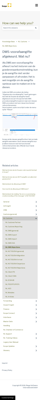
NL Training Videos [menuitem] (10, 338)
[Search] (36, 28)
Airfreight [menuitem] (7, 206)
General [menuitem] (6, 202)
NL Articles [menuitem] (9, 297)
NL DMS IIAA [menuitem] (10, 243)
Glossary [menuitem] (6, 350)
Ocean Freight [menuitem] (8, 305)
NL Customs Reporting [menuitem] (13, 227)
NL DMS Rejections (9, 46)
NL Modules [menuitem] (9, 293)
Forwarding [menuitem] (7, 301)
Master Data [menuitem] (8, 321)
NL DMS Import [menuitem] (11, 239)
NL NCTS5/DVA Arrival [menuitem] (13, 260)
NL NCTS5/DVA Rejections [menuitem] (15, 268)
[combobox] (18, 28)
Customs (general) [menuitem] (10, 214)
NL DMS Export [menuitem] (11, 235)
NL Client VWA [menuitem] (10, 276)
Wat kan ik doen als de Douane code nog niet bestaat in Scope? (19, 171)
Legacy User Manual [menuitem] (10, 342)
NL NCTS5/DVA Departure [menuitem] (15, 264)
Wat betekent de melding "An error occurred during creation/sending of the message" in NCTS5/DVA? (18, 195)
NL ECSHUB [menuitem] (9, 280)
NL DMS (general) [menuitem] (11, 231)
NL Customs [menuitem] (7, 218)
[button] (36, 202)
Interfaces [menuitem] (7, 317)
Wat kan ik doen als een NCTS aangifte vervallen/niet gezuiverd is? (19, 178)
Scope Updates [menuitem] (9, 346)
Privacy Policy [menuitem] (7, 370)
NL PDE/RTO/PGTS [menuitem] (12, 284)
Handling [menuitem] (6, 326)
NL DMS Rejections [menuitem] (12, 247)
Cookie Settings (8, 398)
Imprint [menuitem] (4, 363)
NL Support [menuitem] (7, 334)
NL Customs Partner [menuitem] (13, 222)
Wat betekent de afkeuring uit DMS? (14, 184)
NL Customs (22, 42)
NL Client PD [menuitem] (10, 272)
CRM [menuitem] (5, 210)
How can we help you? (17, 23)
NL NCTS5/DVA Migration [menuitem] (15, 255)
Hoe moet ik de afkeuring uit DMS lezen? (15, 189)
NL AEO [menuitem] (8, 288)
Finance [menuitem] (6, 309)
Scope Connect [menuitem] (9, 313)
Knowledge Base (8, 42)
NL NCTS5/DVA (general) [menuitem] (14, 251)
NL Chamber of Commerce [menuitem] (13, 330)
